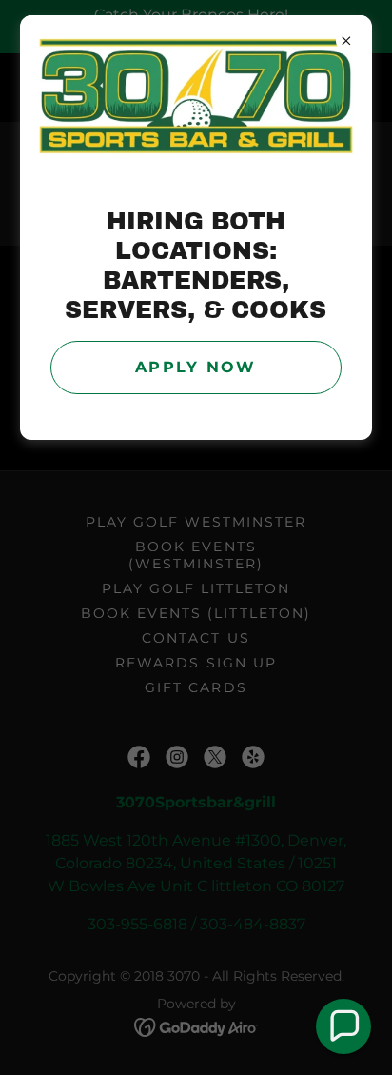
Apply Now (196, 367)
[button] (343, 1026)
